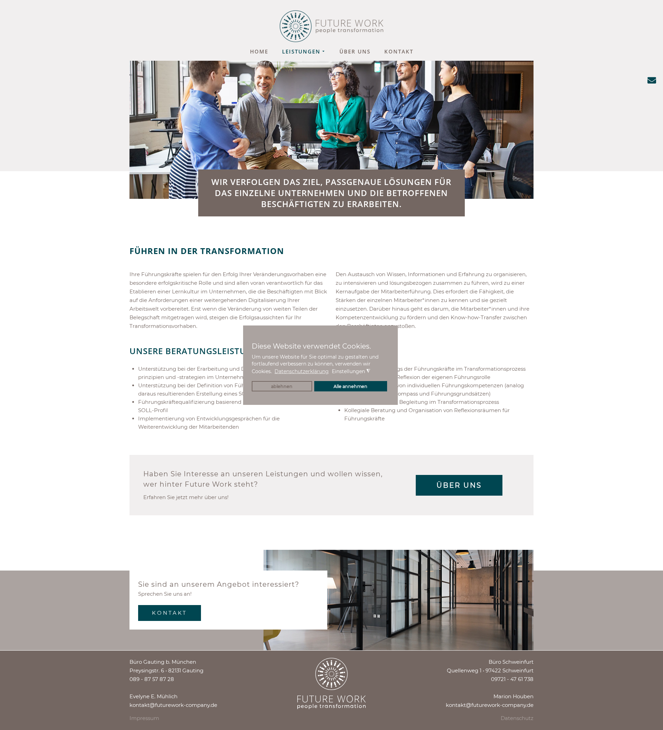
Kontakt (398, 51)
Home (259, 51)
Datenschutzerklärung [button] (302, 371)
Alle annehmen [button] (350, 386)
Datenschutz (517, 718)
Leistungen (301, 51)
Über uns (355, 51)
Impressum (144, 718)
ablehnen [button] (281, 386)
